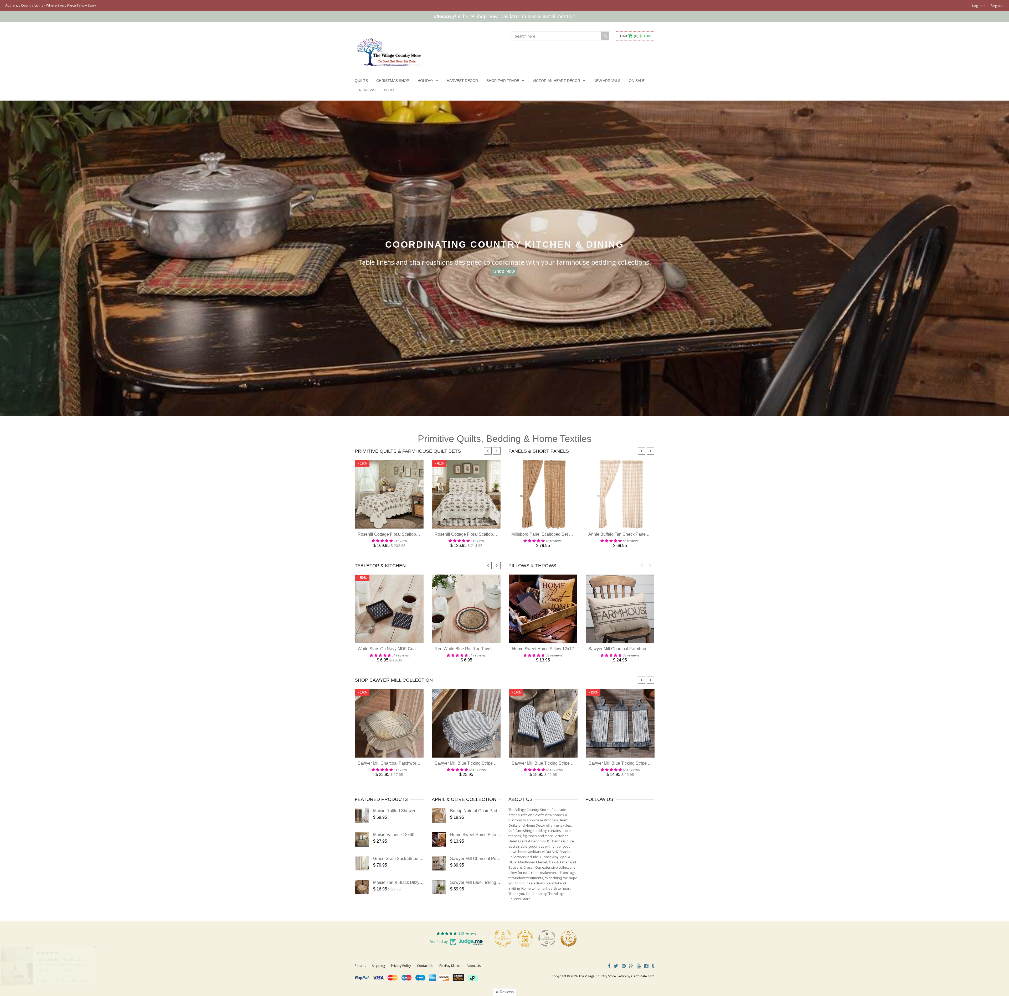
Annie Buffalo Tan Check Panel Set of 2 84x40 (631, 534)
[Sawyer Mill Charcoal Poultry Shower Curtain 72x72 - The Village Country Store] (439, 863)
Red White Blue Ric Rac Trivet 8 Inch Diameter (478, 648)
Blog (389, 90)
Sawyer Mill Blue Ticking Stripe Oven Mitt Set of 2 (558, 763)
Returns (360, 965)
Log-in (977, 5)
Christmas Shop (392, 81)
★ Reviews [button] (504, 992)
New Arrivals (607, 81)
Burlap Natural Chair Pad (473, 811)
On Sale (637, 81)
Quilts (361, 81)
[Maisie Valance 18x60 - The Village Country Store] (362, 839)
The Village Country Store (597, 976)
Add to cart (389, 524)
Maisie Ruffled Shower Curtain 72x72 (408, 811)
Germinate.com (642, 976)
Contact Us (425, 965)
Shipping (378, 965)
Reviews (367, 90)
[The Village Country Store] (389, 50)
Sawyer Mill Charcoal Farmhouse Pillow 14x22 (632, 648)
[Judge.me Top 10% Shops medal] (568, 938)
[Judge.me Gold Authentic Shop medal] (503, 938)
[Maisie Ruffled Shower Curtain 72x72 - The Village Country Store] (362, 815)
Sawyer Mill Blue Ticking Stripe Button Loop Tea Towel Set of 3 (647, 763)
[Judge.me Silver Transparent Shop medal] (546, 938)
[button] (105, 947)
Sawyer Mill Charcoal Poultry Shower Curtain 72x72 (498, 858)
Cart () (635, 36)
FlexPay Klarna (450, 965)
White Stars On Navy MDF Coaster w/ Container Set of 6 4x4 (414, 648)
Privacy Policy (401, 965)
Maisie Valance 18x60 (393, 834)
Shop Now (504, 271)
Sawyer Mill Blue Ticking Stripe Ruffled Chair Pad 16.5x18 (489, 763)
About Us (474, 965)
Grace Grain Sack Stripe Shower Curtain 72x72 (417, 858)
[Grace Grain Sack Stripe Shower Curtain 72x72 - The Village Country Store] (362, 863)
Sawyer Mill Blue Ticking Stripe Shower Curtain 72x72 (500, 882)
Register (997, 5)
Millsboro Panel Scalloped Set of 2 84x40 (549, 534)
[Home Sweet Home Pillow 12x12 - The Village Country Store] (439, 839)
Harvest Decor (462, 81)
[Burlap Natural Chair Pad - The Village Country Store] (439, 815)
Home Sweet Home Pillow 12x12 (543, 648)
